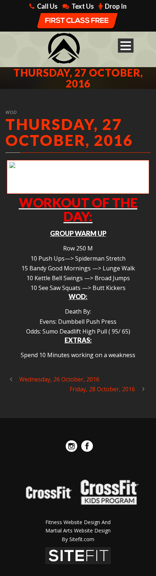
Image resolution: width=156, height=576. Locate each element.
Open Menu (126, 45)
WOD (11, 112)
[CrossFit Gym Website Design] (78, 555)
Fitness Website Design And (78, 522)
